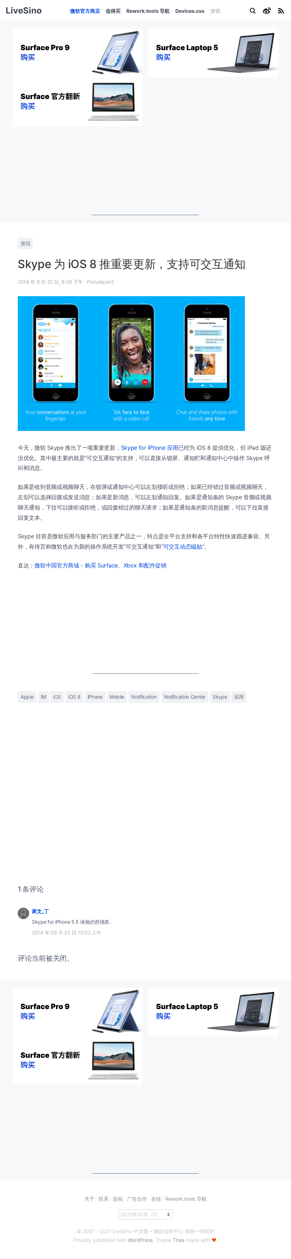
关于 (89, 1199)
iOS (57, 697)
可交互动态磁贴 (182, 546)
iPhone (95, 697)
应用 (239, 697)
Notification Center (184, 697)
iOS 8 (74, 697)
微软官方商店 (85, 11)
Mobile (117, 697)
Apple (27, 697)
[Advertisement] (145, 170)
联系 (104, 1199)
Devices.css (189, 11)
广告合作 (137, 1199)
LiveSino (24, 10)
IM (43, 697)
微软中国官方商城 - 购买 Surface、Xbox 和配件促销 (100, 565)
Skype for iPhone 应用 (149, 447)
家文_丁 (40, 911)
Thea (179, 1240)
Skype (220, 697)
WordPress (140, 1240)
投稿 (118, 1199)
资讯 (25, 243)
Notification (144, 697)
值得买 (113, 11)
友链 (156, 1199)
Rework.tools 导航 (148, 11)
